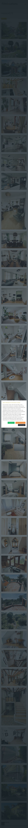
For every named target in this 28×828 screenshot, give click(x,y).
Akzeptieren (11, 422)
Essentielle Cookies (20, 422)
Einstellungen (22, 425)
